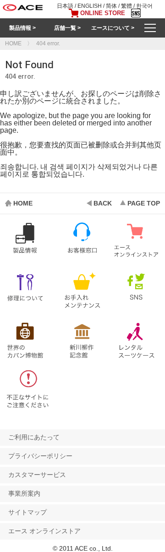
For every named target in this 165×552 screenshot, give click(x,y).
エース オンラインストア (44, 531)
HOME (23, 203)
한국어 (144, 6)
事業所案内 (24, 493)
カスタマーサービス (37, 474)
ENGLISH (89, 6)
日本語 (65, 6)
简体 (111, 6)
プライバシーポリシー (40, 456)
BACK (103, 203)
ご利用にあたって (34, 437)
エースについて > (112, 28)
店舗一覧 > (67, 28)
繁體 (126, 6)
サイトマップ (27, 512)
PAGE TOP (143, 203)
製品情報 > (22, 28)
